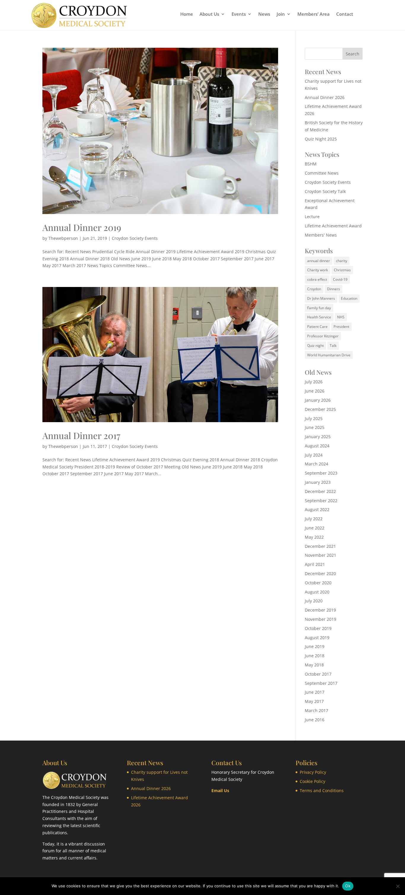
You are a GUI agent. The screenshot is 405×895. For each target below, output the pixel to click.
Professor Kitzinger (323, 336)
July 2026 (314, 382)
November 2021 (320, 555)
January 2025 (318, 436)
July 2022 (314, 518)
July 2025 (314, 418)
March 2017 (316, 710)
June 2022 (314, 528)
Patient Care (317, 326)
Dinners (333, 288)
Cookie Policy (312, 781)
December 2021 (320, 546)
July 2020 (314, 601)
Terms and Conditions (322, 790)
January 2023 (318, 482)
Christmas (342, 269)
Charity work (317, 269)
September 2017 (321, 683)
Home (186, 14)
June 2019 (314, 646)
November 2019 (320, 619)
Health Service (319, 317)
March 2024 (316, 464)
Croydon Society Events (135, 238)
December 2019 (320, 610)
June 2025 (314, 427)
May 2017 (314, 701)
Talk (333, 345)
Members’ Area (313, 14)
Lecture (312, 216)
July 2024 (314, 455)
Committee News (322, 173)
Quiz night (315, 345)
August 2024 (317, 446)
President (341, 326)
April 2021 (315, 564)
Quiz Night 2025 (321, 139)
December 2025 (320, 409)
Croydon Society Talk (325, 191)
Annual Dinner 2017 (81, 435)
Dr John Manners (321, 298)
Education (349, 298)
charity (341, 260)
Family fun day (319, 307)
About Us (209, 14)
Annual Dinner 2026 (325, 97)
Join (281, 14)
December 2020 (320, 573)
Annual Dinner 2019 (81, 227)
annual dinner (318, 260)
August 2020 (317, 592)
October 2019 (318, 628)
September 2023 (321, 473)
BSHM (311, 164)
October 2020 (318, 583)
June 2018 (314, 655)
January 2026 (318, 400)
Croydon (314, 288)
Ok (347, 885)
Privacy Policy (313, 772)
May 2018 (314, 665)
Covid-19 (340, 279)
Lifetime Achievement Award (333, 226)
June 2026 (314, 391)
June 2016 (314, 719)
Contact (344, 14)
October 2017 (318, 674)
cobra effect (317, 279)
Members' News (321, 235)
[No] (398, 886)
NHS (341, 317)
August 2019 (317, 637)
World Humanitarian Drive (328, 355)
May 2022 (314, 537)
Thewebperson (63, 238)
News (264, 14)
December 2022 (320, 491)
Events (239, 14)
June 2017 (314, 692)
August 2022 (317, 509)
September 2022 (321, 500)
